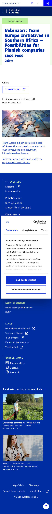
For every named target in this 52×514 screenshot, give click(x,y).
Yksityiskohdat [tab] (29, 230)
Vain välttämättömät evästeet (26, 289)
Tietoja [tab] (44, 230)
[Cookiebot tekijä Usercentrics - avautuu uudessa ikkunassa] (35, 222)
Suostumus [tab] (12, 230)
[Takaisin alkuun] (46, 506)
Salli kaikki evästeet (26, 280)
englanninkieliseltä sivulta (16, 162)
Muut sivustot (10, 3)
